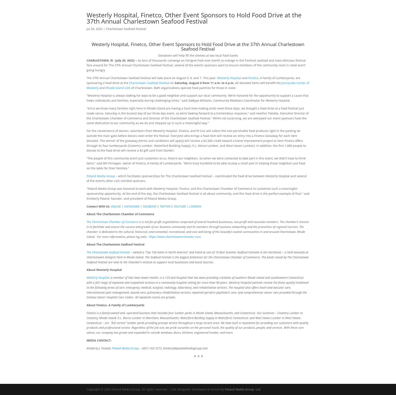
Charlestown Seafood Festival (126, 29)
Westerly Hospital (229, 78)
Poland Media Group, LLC (243, 389)
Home (183, 14)
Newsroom (200, 14)
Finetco (253, 78)
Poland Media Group (101, 176)
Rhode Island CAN (118, 88)
